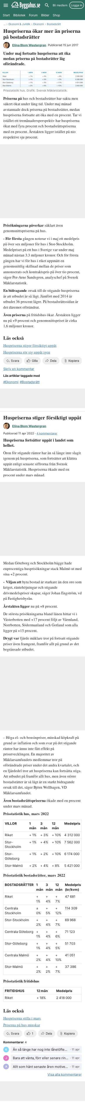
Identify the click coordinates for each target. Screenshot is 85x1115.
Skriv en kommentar (18, 369)
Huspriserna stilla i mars (22, 1018)
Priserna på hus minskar (21, 1024)
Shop (56, 15)
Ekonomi (38, 24)
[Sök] (46, 5)
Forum (33, 15)
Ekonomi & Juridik (19, 24)
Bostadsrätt (54, 24)
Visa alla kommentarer (65, 1074)
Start (6, 15)
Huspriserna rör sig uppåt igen (26, 352)
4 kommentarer (47, 433)
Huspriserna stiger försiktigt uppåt (29, 345)
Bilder (45, 15)
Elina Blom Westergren (29, 45)
